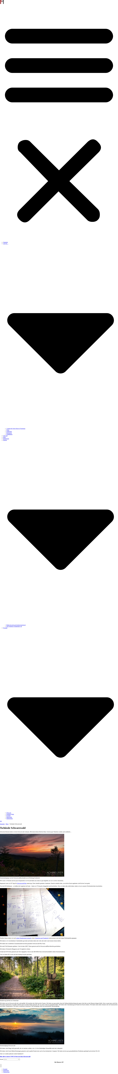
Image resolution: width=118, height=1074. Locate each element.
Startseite (5, 242)
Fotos (7, 430)
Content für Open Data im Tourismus (15, 428)
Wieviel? (5, 435)
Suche (1, 1059)
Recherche (9, 433)
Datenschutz (9, 818)
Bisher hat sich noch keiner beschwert (16, 625)
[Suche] (19, 1059)
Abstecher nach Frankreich (42, 938)
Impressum (9, 817)
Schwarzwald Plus (21, 883)
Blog (4, 437)
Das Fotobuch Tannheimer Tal (14, 626)
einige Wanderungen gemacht (23, 938)
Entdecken (9, 431)
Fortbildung (9, 434)
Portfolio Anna (10, 814)
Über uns (8, 812)
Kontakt (8, 815)
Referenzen (6, 438)
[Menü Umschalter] (1, 1065)
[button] (59, 122)
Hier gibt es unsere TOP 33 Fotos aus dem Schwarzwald (15, 1056)
